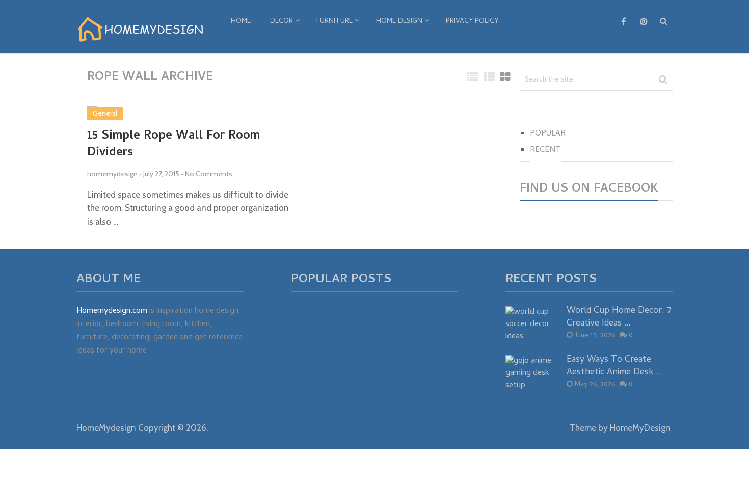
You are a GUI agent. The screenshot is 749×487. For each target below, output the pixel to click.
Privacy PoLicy (472, 22)
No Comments (208, 173)
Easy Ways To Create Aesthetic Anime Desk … (614, 366)
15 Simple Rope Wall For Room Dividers (173, 145)
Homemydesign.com (111, 311)
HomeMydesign (106, 428)
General (105, 113)
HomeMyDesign (640, 428)
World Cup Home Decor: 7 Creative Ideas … (619, 317)
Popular (548, 134)
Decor (281, 22)
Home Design (399, 22)
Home (241, 22)
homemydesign (112, 173)
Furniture (334, 22)
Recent (545, 150)
